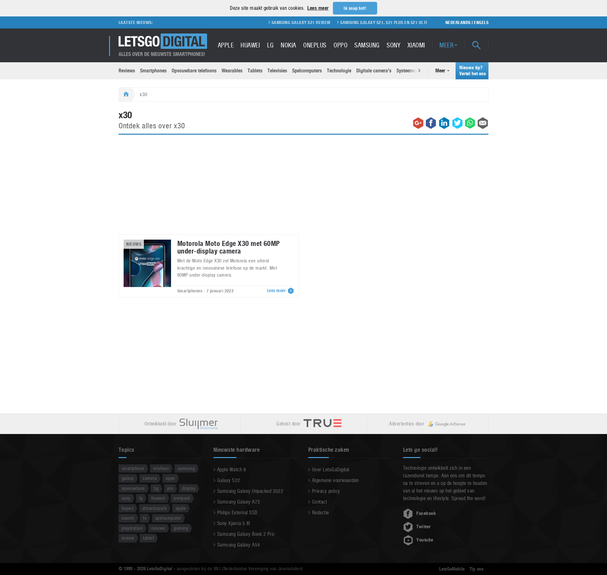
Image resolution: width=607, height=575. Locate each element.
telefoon (161, 468)
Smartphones (153, 71)
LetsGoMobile (452, 569)
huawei (158, 498)
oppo (170, 478)
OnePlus (314, 45)
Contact (319, 502)
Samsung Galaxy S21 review (288, 22)
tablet (148, 538)
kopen (127, 508)
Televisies (277, 71)
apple (180, 508)
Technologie (339, 71)
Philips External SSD (237, 513)
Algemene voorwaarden (335, 480)
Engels (481, 22)
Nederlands (458, 22)
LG (270, 45)
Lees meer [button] (317, 8)
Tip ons (476, 569)
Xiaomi (416, 45)
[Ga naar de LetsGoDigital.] (125, 94)
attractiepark (154, 508)
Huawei (250, 45)
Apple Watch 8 (231, 470)
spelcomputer (168, 518)
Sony (393, 45)
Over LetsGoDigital (330, 470)
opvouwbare (133, 488)
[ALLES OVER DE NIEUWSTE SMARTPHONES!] (163, 41)
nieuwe (158, 528)
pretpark (182, 498)
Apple (226, 45)
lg (141, 498)
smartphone (133, 468)
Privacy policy (326, 491)
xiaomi (128, 518)
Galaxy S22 (228, 480)
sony (126, 498)
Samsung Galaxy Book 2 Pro (245, 534)
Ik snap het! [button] (355, 8)
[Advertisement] (303, 188)
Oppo (340, 45)
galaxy (128, 478)
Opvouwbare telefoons (194, 71)
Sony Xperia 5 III (233, 523)
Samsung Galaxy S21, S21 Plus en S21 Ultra (373, 22)
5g (156, 488)
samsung (186, 468)
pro (170, 488)
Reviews (127, 71)
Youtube (424, 540)
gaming (181, 528)
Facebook (426, 513)
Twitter (423, 526)
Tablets (255, 71)
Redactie (320, 513)
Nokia (288, 45)
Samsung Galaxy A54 (238, 545)
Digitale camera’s (373, 71)
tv (144, 518)
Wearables (232, 71)
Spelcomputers (307, 71)
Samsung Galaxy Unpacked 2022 (250, 491)
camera (150, 478)
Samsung (366, 45)
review (128, 538)
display (188, 488)
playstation (132, 528)
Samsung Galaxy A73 (238, 502)
